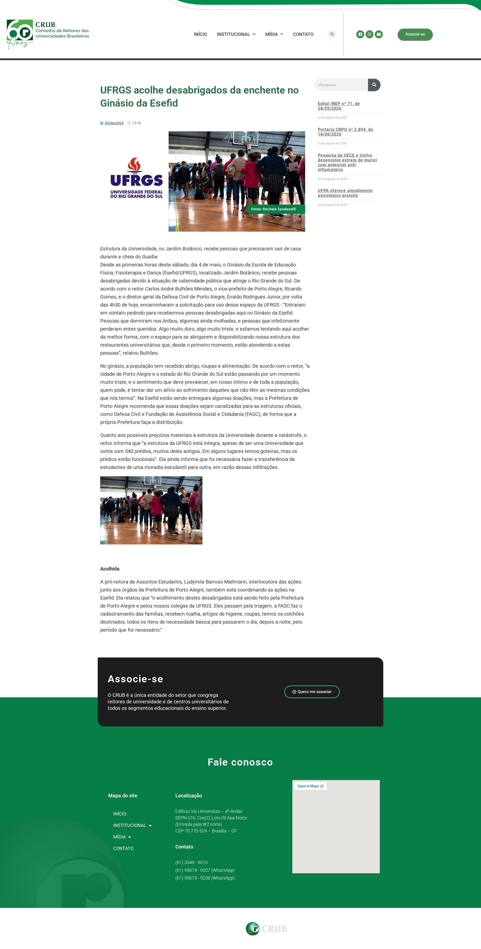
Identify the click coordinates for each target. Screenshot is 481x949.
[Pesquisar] (374, 85)
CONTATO (303, 34)
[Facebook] (360, 34)
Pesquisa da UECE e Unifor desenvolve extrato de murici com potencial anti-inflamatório (347, 162)
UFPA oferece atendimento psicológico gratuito (345, 193)
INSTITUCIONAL (233, 34)
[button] (332, 34)
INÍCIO (200, 34)
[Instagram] (370, 34)
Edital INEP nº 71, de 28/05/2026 (339, 106)
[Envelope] (379, 34)
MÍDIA (271, 34)
